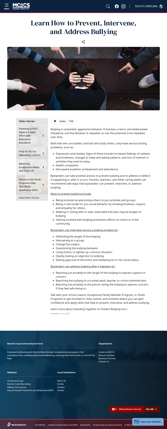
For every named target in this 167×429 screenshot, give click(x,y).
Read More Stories (29, 197)
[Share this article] (83, 41)
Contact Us (104, 361)
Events (60, 383)
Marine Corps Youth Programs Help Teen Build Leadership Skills (30, 185)
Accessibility (85, 425)
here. (124, 309)
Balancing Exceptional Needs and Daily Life (29, 167)
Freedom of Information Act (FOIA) (63, 425)
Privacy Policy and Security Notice (107, 425)
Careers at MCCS (106, 352)
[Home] (21, 6)
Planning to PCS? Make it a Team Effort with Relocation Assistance (28, 135)
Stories (60, 390)
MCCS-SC (61, 380)
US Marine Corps (15, 380)
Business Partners (107, 358)
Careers (61, 387)
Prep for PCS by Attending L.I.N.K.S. (29, 153)
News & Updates (106, 355)
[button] (117, 6)
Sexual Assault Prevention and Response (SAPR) (30, 390)
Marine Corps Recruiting (19, 383)
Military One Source (16, 387)
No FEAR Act (40, 425)
